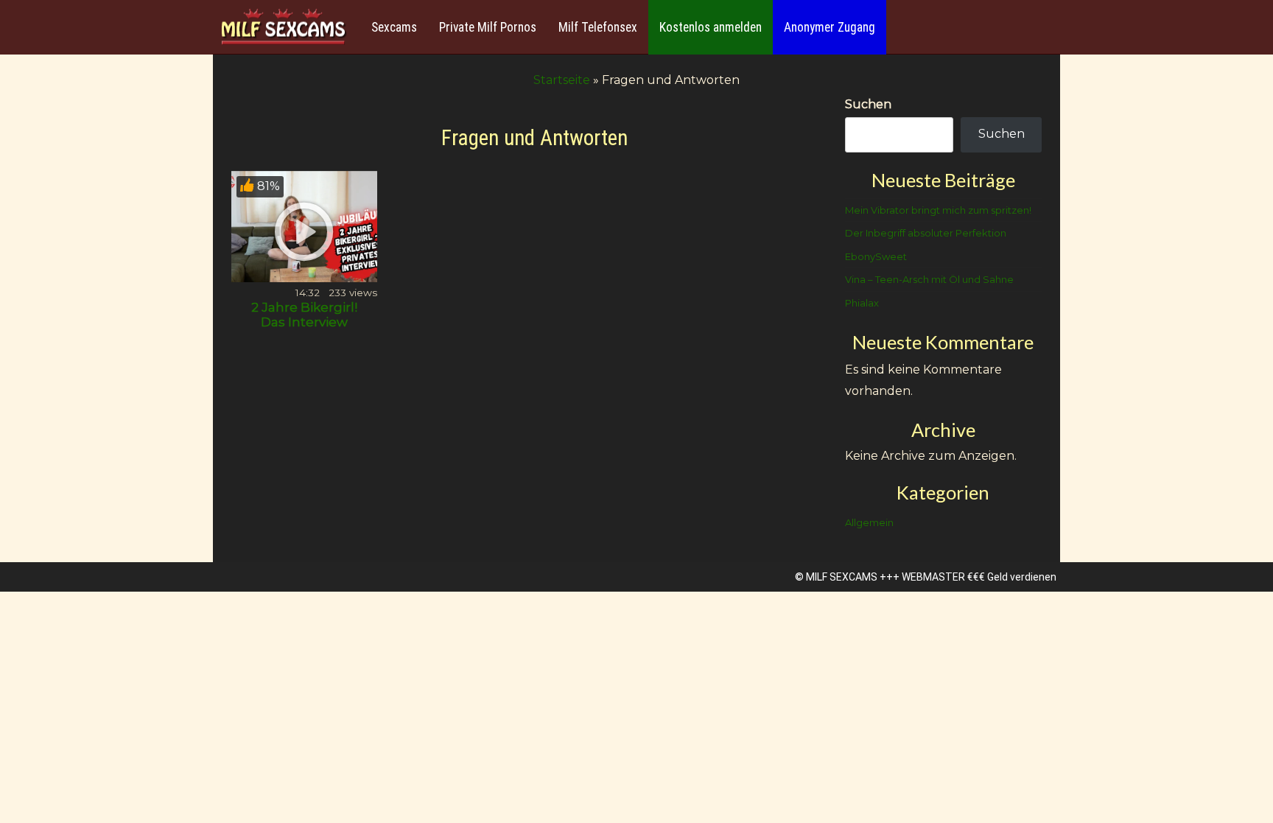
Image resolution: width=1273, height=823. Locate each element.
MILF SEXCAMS (841, 577)
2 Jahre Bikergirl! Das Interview (304, 314)
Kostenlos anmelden (710, 27)
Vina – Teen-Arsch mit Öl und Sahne (929, 279)
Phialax (862, 303)
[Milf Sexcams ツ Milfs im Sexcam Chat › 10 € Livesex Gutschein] (283, 27)
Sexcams (394, 27)
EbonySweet (876, 256)
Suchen (868, 104)
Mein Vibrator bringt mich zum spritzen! (938, 210)
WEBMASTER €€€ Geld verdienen (979, 577)
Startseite (561, 80)
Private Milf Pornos (487, 27)
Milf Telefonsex (597, 27)
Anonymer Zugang (829, 27)
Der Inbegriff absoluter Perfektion (925, 233)
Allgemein (869, 522)
